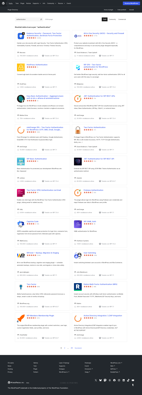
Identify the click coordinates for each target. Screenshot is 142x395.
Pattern (35, 372)
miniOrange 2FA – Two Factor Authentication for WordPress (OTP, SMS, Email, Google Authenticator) (45, 128)
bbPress (114, 369)
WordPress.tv (64, 372)
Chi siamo (11, 363)
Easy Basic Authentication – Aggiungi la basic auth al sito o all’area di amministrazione (45, 97)
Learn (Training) (64, 363)
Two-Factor (31, 284)
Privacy (10, 372)
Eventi (87, 366)
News (9, 366)
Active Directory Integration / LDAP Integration (103, 316)
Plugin (35, 369)
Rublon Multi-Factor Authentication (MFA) (100, 284)
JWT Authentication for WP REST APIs (99, 96)
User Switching (90, 253)
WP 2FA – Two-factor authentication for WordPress (96, 66)
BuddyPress (115, 372)
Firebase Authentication (93, 190)
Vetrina (35, 363)
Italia (27, 383)
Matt (113, 366)
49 (72, 348)
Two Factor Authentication (94, 127)
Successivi (78, 348)
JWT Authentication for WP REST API (99, 159)
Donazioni (89, 369)
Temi (35, 366)
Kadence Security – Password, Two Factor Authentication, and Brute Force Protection (44, 34)
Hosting (10, 369)
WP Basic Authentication (37, 159)
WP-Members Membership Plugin (40, 316)
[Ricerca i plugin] (41, 19)
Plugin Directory (13, 10)
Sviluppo (62, 369)
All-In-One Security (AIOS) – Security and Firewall (104, 33)
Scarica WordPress (131, 3)
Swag (87, 372)
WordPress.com (116, 363)
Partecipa (88, 363)
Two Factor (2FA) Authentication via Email (44, 190)
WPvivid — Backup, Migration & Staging (43, 253)
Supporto (62, 366)
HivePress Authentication (37, 65)
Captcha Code (32, 221)
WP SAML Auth (90, 221)
